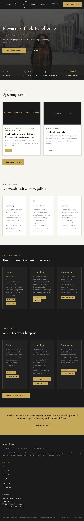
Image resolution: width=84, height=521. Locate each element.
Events (34, 4)
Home (8, 4)
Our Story (37, 50)
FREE (9, 150)
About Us (17, 4)
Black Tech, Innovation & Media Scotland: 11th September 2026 (20, 135)
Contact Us (56, 4)
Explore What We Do (16, 395)
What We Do (25, 4)
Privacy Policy (65, 517)
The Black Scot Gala (55, 131)
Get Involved (72, 4)
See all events (13, 162)
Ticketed (51, 150)
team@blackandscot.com (12, 498)
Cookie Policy (77, 517)
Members (45, 4)
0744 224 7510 (7, 501)
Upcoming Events (14, 50)
